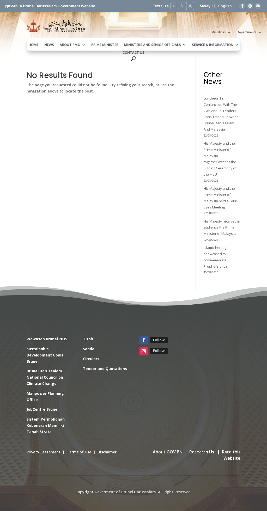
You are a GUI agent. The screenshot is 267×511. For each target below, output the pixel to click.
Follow (159, 339)
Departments (247, 32)
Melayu (206, 6)
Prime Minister (104, 45)
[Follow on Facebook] (143, 340)
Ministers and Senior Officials (152, 45)
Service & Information (212, 45)
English (225, 6)
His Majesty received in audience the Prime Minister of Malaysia (222, 227)
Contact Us (133, 53)
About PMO (70, 45)
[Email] (258, 6)
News (49, 45)
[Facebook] (242, 6)
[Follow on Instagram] (143, 351)
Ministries (218, 32)
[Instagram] (250, 6)
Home (33, 45)
